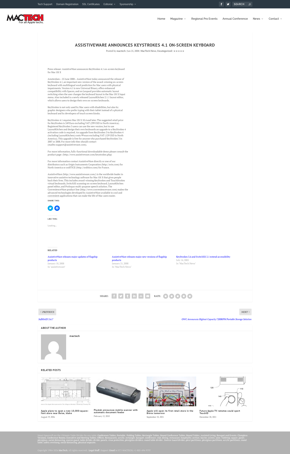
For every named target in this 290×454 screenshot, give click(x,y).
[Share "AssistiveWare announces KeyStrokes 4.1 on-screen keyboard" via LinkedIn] (134, 296)
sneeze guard (72, 440)
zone (218, 437)
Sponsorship (126, 4)
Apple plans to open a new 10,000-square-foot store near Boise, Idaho (64, 412)
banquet (140, 437)
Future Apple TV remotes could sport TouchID (220, 412)
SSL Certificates (91, 4)
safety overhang (52, 442)
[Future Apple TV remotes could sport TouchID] (224, 391)
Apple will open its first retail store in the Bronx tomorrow (170, 412)
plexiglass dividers (134, 440)
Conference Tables (107, 435)
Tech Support (45, 4)
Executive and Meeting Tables (81, 437)
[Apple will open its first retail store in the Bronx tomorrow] (171, 391)
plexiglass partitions (212, 440)
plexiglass (42, 440)
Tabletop (225, 437)
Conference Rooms (56, 437)
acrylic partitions (231, 440)
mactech (121, 50)
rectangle (130, 437)
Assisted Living (208, 435)
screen (211, 437)
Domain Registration (67, 4)
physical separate (86, 442)
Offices (100, 437)
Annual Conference (235, 18)
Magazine (176, 18)
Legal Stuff (94, 450)
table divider (86, 440)
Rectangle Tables (150, 435)
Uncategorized (164, 50)
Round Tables (193, 435)
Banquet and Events (226, 435)
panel (241, 437)
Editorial (108, 4)
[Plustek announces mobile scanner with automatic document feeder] (118, 391)
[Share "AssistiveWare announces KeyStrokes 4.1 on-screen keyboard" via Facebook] (114, 296)
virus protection (116, 440)
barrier (204, 437)
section (196, 437)
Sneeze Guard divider (174, 440)
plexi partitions (193, 440)
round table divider (153, 440)
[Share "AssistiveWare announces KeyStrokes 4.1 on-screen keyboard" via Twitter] (120, 296)
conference (150, 437)
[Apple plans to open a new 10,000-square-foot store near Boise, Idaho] (65, 391)
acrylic (121, 437)
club (159, 437)
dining (165, 437)
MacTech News (148, 50)
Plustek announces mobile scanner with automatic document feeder (116, 411)
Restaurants (111, 437)
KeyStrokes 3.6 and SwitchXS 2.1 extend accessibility (203, 256)
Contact (274, 18)
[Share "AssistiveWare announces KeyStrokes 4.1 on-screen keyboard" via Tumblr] (127, 296)
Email (112, 450)
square (234, 437)
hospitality (186, 437)
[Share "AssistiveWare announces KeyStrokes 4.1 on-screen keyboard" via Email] (147, 296)
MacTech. (63, 450)
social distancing (57, 440)
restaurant (174, 437)
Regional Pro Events (204, 18)
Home (161, 18)
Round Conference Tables (172, 435)
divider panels (100, 440)
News (256, 18)
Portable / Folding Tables (129, 435)
